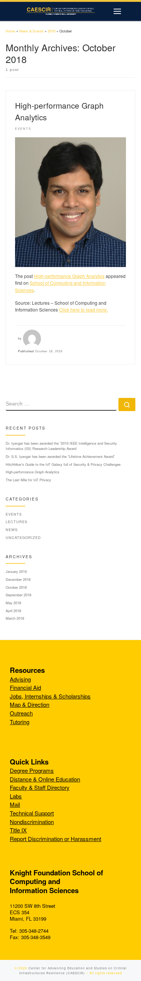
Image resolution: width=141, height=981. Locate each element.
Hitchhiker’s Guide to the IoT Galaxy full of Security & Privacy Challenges (63, 464)
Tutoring (19, 722)
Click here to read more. (83, 309)
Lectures (16, 521)
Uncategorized (23, 537)
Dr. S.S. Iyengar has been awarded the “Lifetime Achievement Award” (60, 456)
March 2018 (15, 618)
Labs (16, 796)
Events (14, 514)
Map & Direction (29, 704)
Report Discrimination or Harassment (55, 839)
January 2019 (16, 571)
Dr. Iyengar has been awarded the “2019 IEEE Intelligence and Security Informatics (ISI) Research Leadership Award (61, 446)
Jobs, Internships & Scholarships (50, 696)
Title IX (18, 830)
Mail (15, 804)
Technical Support (32, 813)
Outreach (21, 713)
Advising (20, 679)
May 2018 (13, 602)
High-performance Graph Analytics (69, 276)
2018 (51, 31)
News (12, 529)
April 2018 (13, 610)
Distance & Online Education (45, 779)
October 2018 (16, 587)
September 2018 (18, 594)
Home (10, 31)
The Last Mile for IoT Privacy (28, 479)
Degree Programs (32, 770)
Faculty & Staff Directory (40, 787)
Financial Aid (25, 687)
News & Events (31, 31)
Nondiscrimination (32, 822)
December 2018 (18, 579)
